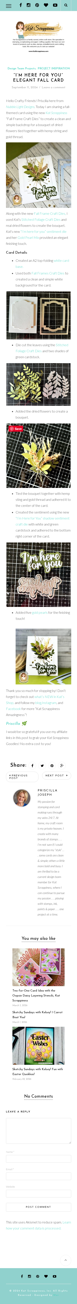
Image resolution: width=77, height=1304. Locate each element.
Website (10, 1186)
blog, (38, 703)
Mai (56, 1295)
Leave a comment (53, 87)
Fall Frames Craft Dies (47, 273)
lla (18, 724)
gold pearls (40, 612)
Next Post (55, 775)
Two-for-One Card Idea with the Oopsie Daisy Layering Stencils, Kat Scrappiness (36, 995)
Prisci (11, 724)
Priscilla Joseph (48, 793)
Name (10, 1151)
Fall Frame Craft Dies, (50, 213)
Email (10, 1169)
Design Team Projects (21, 68)
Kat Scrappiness (56, 113)
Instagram (49, 703)
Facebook (13, 709)
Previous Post (18, 777)
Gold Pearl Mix (28, 237)
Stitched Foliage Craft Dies (41, 219)
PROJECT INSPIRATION (54, 68)
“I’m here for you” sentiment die (44, 231)
